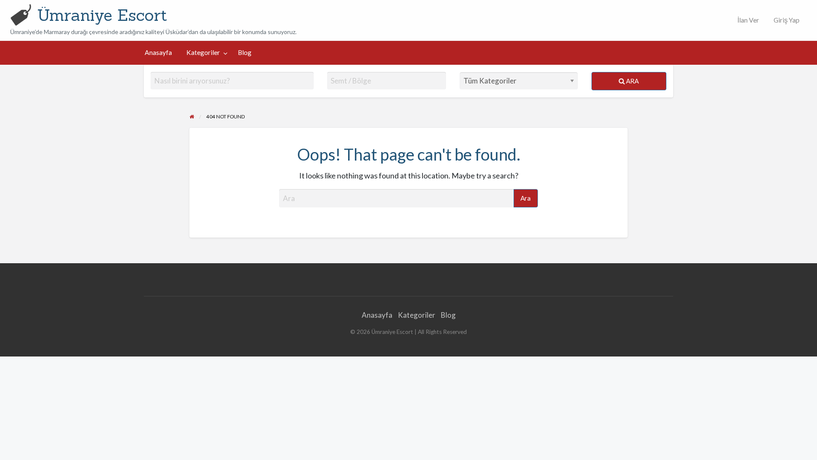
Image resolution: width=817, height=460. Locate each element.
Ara (632, 81)
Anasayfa (158, 52)
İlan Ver (747, 20)
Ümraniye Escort (102, 15)
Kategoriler (203, 52)
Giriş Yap (787, 20)
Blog (244, 52)
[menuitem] (746, 20)
